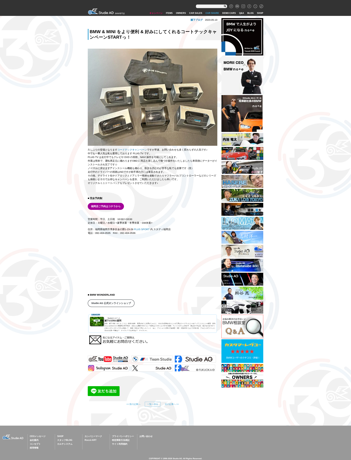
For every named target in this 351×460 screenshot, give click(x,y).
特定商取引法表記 (121, 440)
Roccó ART (91, 440)
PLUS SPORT (142, 229)
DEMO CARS (229, 13)
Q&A (241, 13)
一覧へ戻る (152, 404)
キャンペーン (156, 13)
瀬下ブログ (196, 19)
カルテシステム (65, 444)
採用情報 (34, 448)
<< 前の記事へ (133, 404)
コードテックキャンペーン (132, 149)
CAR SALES (195, 13)
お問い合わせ (146, 436)
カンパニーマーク (93, 436)
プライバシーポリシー (123, 436)
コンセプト (35, 444)
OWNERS (181, 13)
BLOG (250, 13)
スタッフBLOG (64, 440)
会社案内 (34, 440)
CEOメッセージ (38, 436)
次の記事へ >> (172, 404)
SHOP (260, 13)
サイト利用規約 (119, 444)
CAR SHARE (212, 13)
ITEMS (169, 13)
